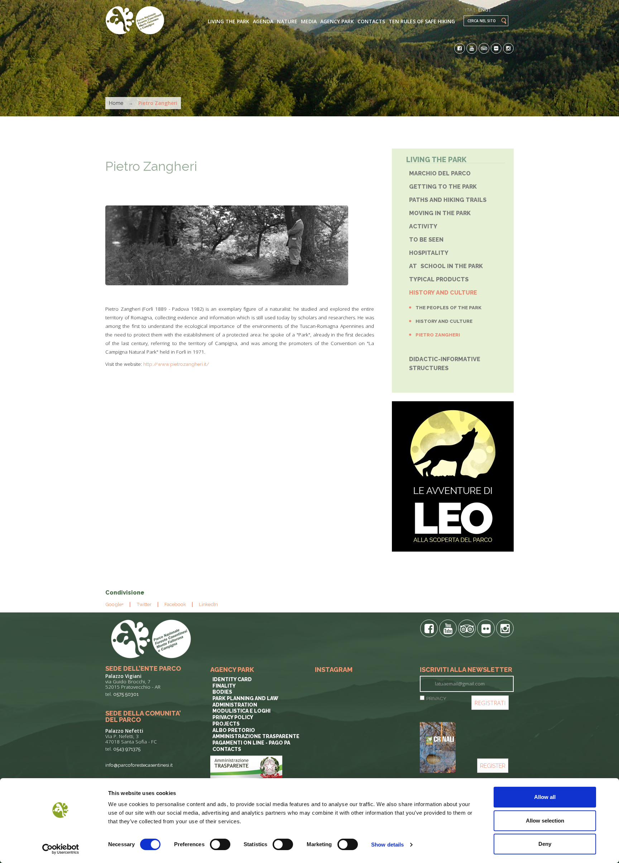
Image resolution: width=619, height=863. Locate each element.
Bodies (222, 692)
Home (116, 103)
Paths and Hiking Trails (447, 200)
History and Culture (443, 292)
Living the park (228, 21)
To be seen (426, 239)
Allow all (545, 797)
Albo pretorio (233, 730)
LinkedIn (208, 604)
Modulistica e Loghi (241, 711)
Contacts (371, 21)
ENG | (484, 10)
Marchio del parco (440, 173)
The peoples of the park (448, 307)
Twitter (144, 604)
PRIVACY (436, 698)
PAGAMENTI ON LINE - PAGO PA (251, 743)
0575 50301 (126, 694)
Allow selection (545, 821)
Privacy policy (232, 717)
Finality (224, 686)
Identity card (232, 679)
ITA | (470, 10)
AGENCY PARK (337, 21)
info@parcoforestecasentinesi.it (139, 765)
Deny (544, 844)
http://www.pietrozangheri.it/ (176, 364)
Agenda (263, 21)
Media (309, 21)
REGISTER (492, 765)
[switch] (220, 844)
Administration (234, 705)
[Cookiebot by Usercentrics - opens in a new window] (60, 849)
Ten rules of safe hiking (422, 21)
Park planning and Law (245, 698)
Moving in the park (440, 213)
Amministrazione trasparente (255, 736)
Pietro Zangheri (151, 166)
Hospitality (428, 252)
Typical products (439, 279)
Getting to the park (443, 186)
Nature (287, 21)
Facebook (175, 604)
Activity (423, 226)
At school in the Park (446, 266)
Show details (387, 845)
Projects (226, 724)
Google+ (114, 604)
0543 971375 (126, 749)
